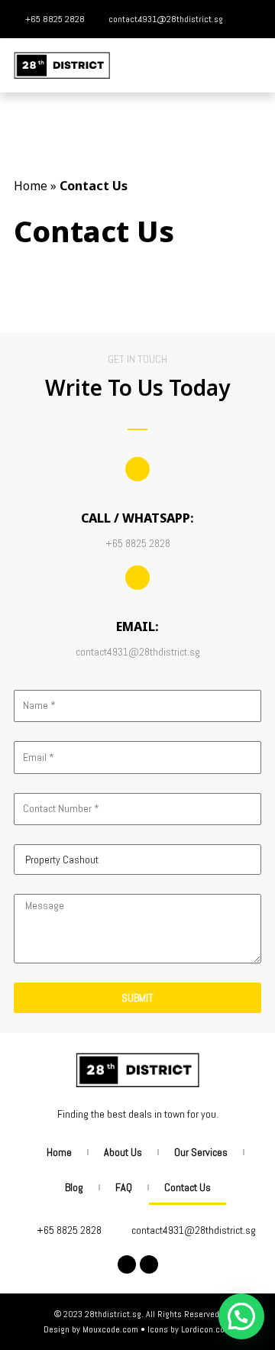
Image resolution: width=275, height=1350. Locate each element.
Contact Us (187, 1187)
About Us (123, 1152)
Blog (74, 1187)
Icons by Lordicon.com (189, 1329)
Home (30, 185)
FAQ (123, 1187)
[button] (250, 65)
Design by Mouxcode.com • (95, 1329)
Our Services (201, 1152)
